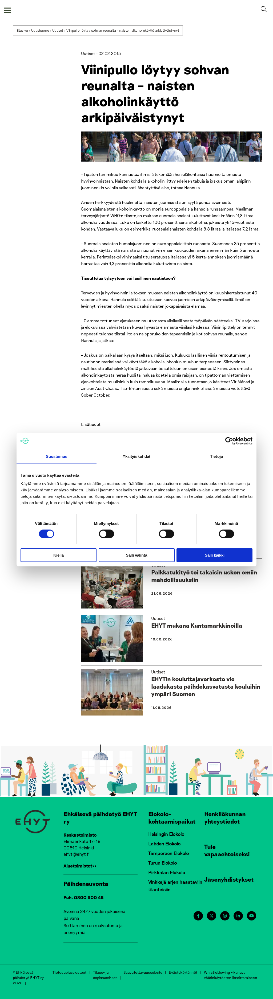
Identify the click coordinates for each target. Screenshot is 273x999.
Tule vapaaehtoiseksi (227, 850)
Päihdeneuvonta (86, 883)
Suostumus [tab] (56, 456)
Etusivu (22, 30)
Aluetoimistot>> (80, 865)
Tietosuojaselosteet (70, 972)
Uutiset (57, 30)
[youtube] (251, 916)
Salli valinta (136, 555)
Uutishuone (40, 30)
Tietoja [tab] (216, 456)
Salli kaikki (214, 555)
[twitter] (212, 916)
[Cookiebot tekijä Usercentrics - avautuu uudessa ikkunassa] (229, 441)
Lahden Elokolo (164, 843)
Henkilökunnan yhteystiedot (225, 817)
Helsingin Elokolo (166, 834)
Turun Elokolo (162, 863)
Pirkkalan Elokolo (166, 872)
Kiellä (58, 555)
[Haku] (265, 10)
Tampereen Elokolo (168, 853)
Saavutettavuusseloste (142, 972)
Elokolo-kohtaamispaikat (172, 817)
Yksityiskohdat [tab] (136, 456)
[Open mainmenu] (7, 10)
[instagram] (225, 916)
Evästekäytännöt (183, 972)
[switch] (106, 533)
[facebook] (198, 916)
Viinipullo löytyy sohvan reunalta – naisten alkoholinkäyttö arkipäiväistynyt (122, 30)
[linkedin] (238, 916)
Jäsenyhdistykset (229, 879)
